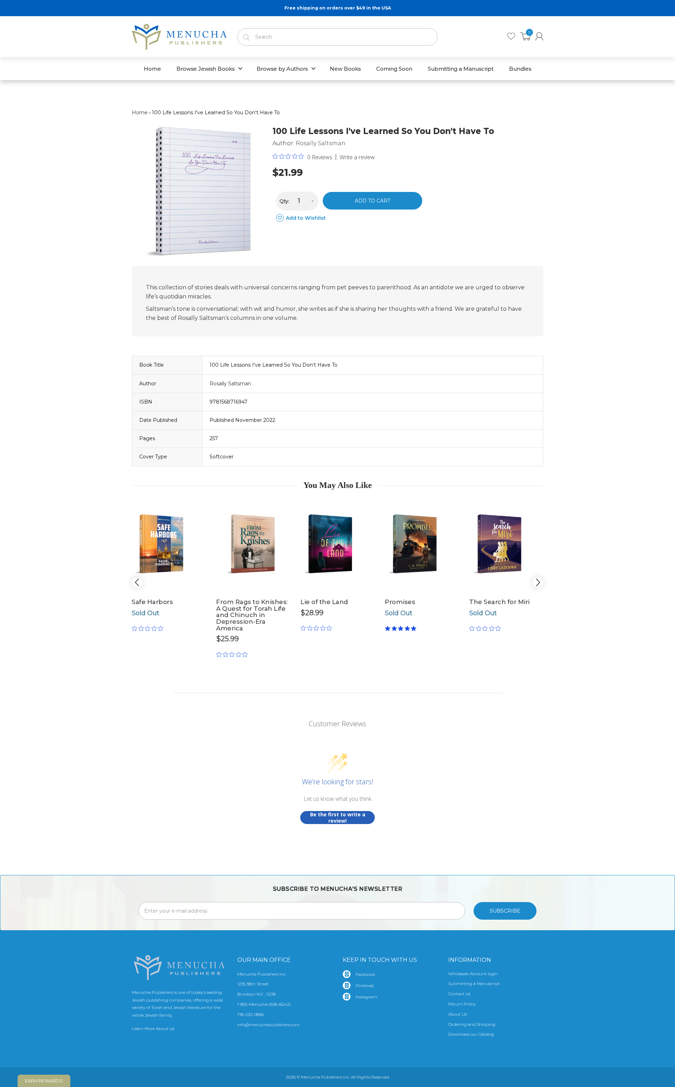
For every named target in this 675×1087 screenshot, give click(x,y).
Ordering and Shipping (471, 1024)
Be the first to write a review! (337, 817)
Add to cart (372, 201)
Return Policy (462, 1003)
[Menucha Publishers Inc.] (179, 35)
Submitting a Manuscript (474, 983)
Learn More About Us (153, 1028)
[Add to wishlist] (186, 505)
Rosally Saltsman (321, 143)
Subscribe (505, 911)
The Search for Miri (499, 601)
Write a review (357, 157)
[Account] (539, 36)
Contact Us (459, 993)
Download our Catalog (471, 1034)
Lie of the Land (324, 601)
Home (140, 112)
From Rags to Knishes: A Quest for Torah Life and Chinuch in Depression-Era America (252, 615)
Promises (400, 601)
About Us (457, 1014)
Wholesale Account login (473, 973)
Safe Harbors (152, 601)
